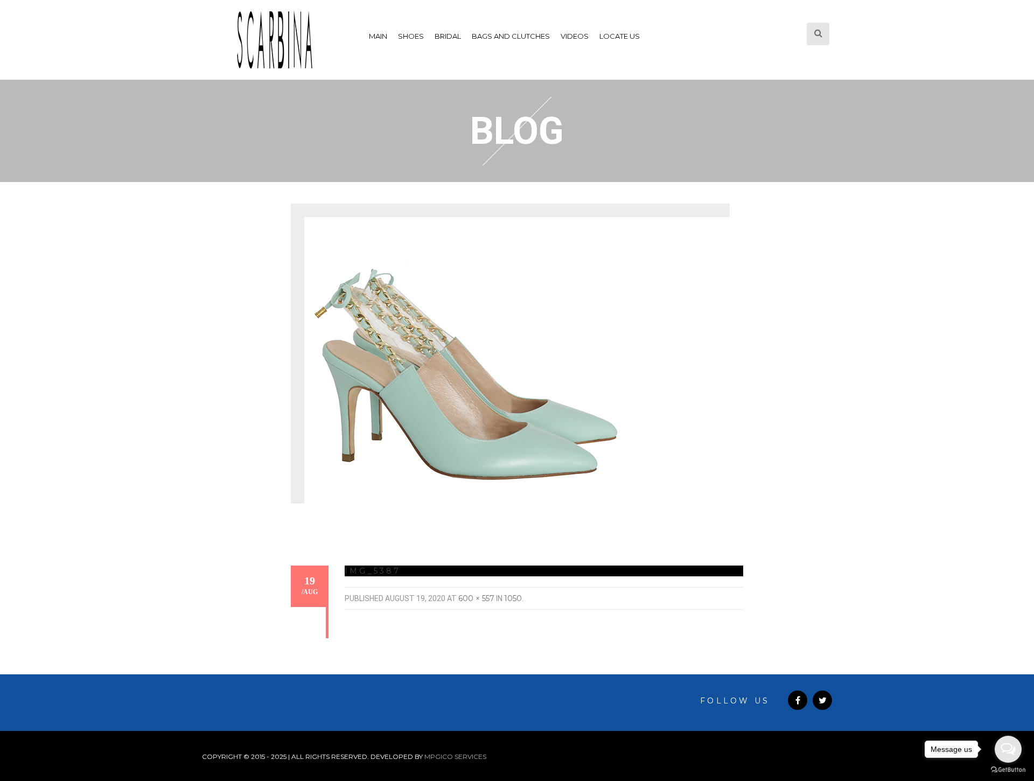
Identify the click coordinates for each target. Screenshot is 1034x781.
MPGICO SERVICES (455, 756)
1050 (513, 598)
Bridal (448, 36)
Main (378, 36)
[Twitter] (822, 700)
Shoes (411, 36)
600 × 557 (476, 598)
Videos (575, 36)
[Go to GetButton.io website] (1008, 769)
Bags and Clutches (511, 36)
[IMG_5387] (465, 366)
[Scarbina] (274, 40)
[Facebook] (797, 700)
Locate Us (619, 36)
